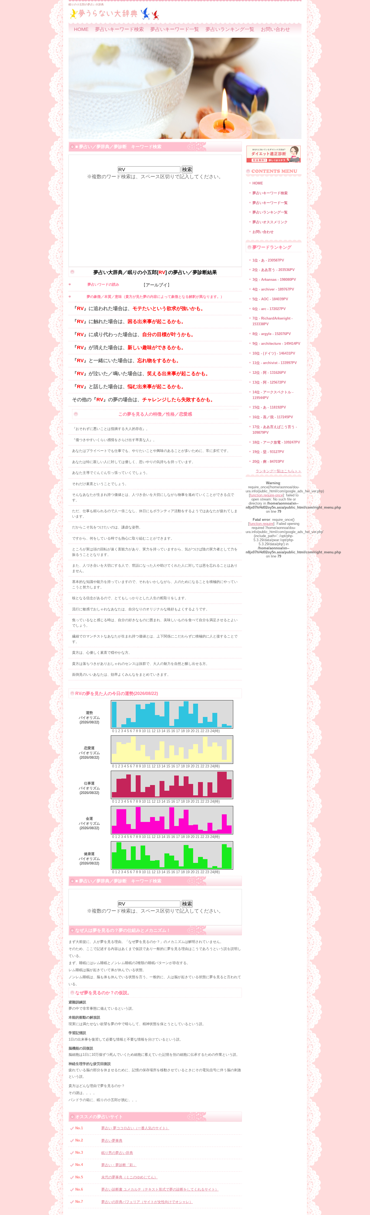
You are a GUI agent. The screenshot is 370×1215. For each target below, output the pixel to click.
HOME (81, 29)
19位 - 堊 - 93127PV (268, 452)
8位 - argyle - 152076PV (271, 334)
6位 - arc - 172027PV (269, 309)
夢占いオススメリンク (270, 222)
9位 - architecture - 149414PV (276, 344)
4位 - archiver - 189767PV (273, 289)
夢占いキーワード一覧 (174, 29)
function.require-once (266, 495)
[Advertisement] (155, 218)
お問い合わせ (275, 29)
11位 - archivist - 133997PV (274, 363)
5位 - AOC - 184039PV (270, 299)
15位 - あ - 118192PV (269, 407)
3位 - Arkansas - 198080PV (274, 280)
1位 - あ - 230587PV (268, 260)
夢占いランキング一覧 (230, 29)
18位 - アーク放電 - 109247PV (276, 442)
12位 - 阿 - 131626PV (269, 373)
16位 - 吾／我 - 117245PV (272, 417)
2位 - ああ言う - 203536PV (273, 270)
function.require (261, 524)
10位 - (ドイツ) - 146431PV (273, 353)
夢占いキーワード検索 (119, 29)
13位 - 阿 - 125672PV (269, 382)
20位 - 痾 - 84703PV (268, 462)
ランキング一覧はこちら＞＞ (278, 471)
